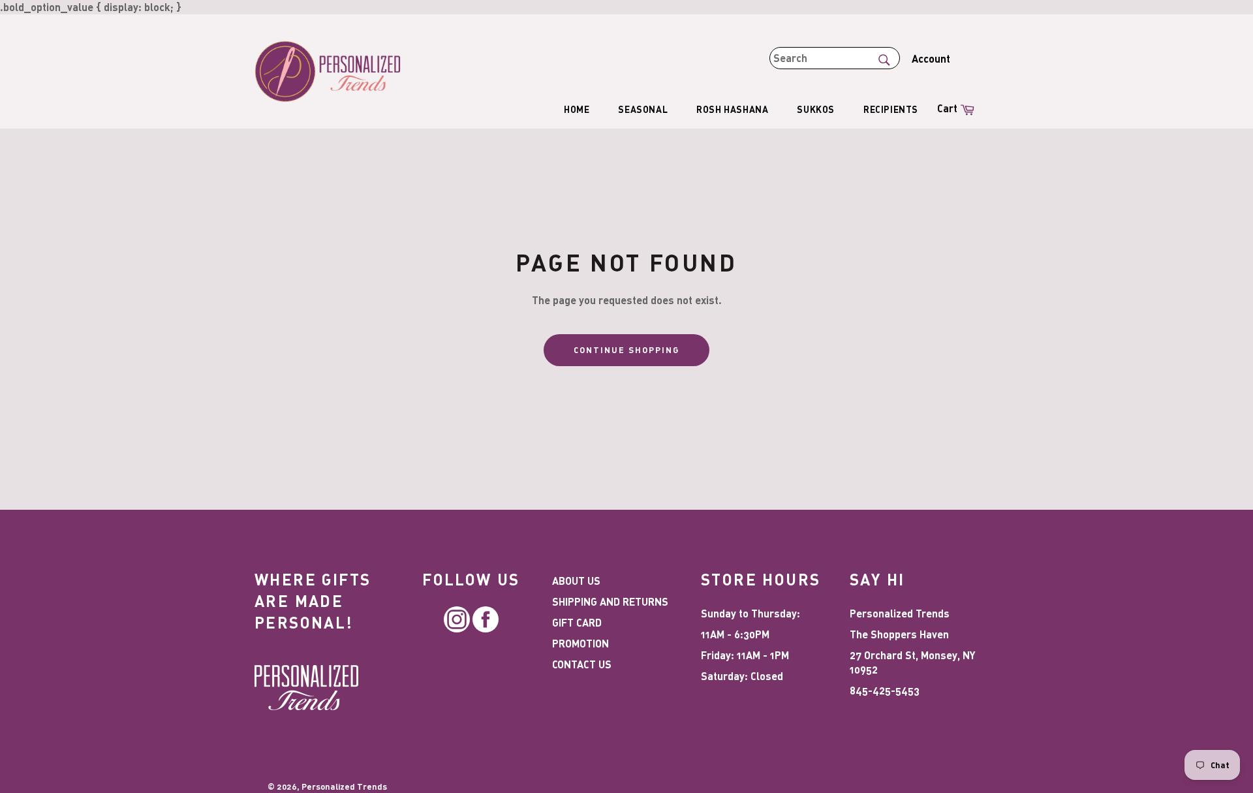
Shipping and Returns (610, 601)
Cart (957, 107)
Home (576, 109)
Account (931, 58)
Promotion (580, 643)
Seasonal (643, 109)
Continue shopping (626, 350)
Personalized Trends (344, 786)
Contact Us (581, 664)
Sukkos (816, 109)
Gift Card (577, 622)
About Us (576, 580)
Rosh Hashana (732, 109)
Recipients (890, 109)
